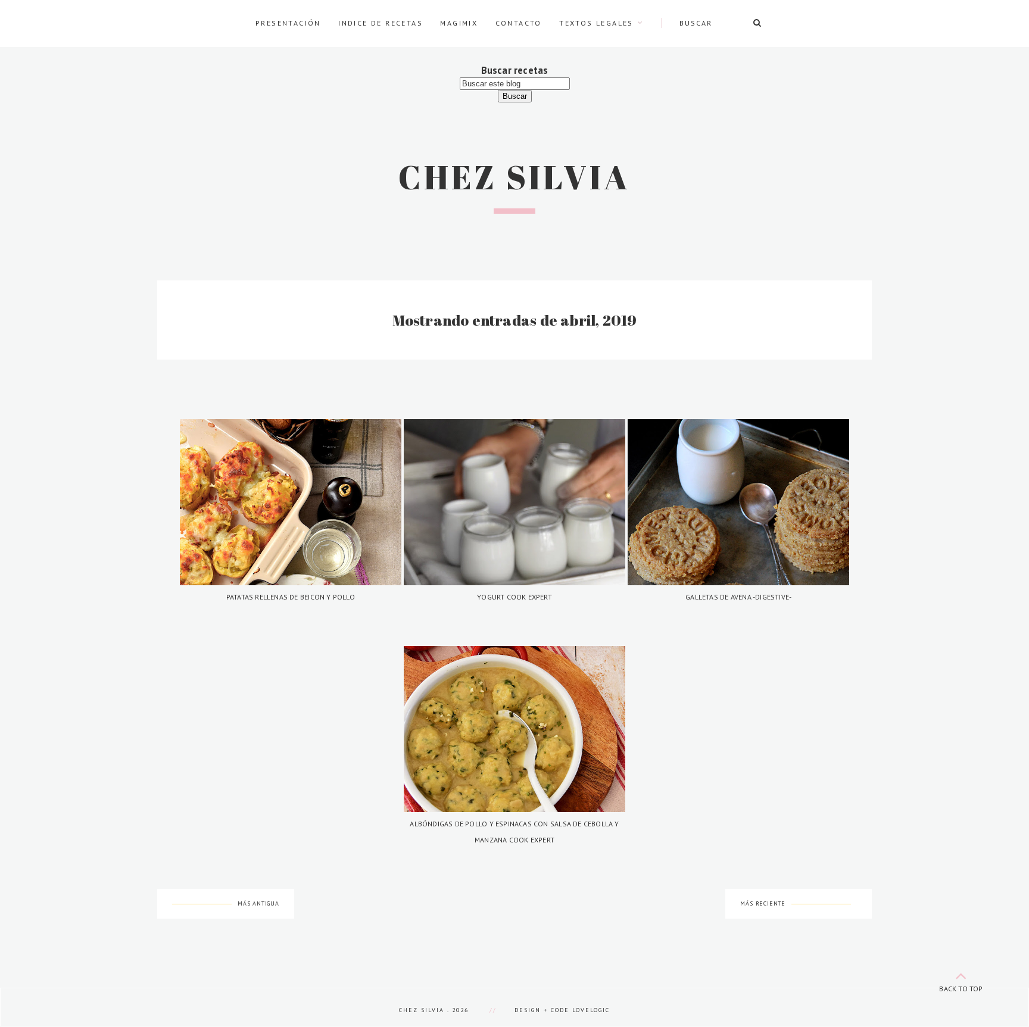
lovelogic (591, 1010)
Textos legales (596, 22)
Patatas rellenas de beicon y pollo (290, 596)
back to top (961, 988)
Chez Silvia (514, 177)
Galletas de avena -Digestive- (738, 596)
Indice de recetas (380, 22)
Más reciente (762, 903)
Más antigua (258, 903)
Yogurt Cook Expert (514, 596)
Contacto (518, 22)
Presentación (288, 22)
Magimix (459, 22)
